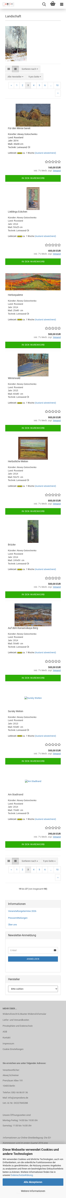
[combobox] (29, 69)
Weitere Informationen (33, 1191)
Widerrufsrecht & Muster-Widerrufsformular (24, 1014)
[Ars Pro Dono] (7, 4)
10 (57, 85)
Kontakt (6, 1037)
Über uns (12, 924)
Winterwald (14, 378)
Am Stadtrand (15, 794)
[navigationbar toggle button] (61, 4)
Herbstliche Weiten (18, 461)
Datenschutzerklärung (22, 1175)
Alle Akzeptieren (33, 1182)
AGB (5, 1031)
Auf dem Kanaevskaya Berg (23, 628)
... (51, 85)
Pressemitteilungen (17, 918)
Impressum (8, 1043)
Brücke (11, 544)
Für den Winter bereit (19, 128)
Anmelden (33, 959)
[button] (8, 69)
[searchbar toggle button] (44, 4)
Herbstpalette (15, 294)
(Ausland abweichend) (45, 153)
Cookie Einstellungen (13, 1049)
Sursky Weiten (15, 711)
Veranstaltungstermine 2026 (22, 911)
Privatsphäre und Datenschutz (18, 1026)
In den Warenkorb (33, 178)
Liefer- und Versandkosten (16, 1020)
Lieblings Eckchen (17, 211)
